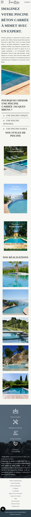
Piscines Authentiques (15, 485)
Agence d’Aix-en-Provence (15, 493)
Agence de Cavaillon (16, 496)
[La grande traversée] (15, 341)
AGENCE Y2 (18, 514)
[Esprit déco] (15, 397)
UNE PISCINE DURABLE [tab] (11, 122)
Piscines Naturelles (15, 483)
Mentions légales (9, 512)
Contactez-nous (15, 506)
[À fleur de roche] (15, 369)
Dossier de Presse (15, 503)
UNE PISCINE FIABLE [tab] (16, 129)
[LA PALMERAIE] (15, 286)
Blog (15, 498)
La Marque (15, 488)
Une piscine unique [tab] (17, 115)
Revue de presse (15, 501)
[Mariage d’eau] (15, 313)
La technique (15, 491)
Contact (27, 2)
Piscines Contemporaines (15, 480)
